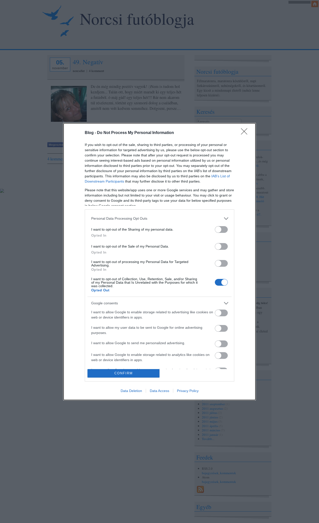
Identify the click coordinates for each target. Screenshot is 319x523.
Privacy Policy (188, 391)
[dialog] (159, 261)
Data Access (159, 391)
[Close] (245, 133)
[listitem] (159, 218)
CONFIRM (123, 373)
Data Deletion (131, 391)
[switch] (221, 229)
